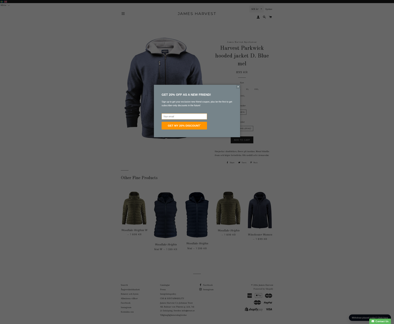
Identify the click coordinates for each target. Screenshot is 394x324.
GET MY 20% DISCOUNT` (184, 125)
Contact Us (381, 321)
